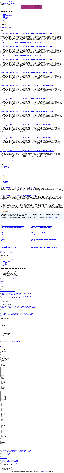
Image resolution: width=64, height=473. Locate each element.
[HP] (3, 372)
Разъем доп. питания (4, 437)
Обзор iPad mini (3, 458)
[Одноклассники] (4, 211)
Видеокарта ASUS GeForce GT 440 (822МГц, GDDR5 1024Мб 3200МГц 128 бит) (18, 195)
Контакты (9, 465)
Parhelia (3, 386)
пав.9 (32, 343)
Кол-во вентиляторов (5, 440)
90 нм (3, 408)
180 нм (3, 413)
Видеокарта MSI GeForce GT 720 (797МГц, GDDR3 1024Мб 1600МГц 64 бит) (26, 33)
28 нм (3, 402)
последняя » (5, 182)
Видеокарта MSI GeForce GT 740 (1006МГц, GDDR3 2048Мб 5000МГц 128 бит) (27, 151)
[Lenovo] (3, 368)
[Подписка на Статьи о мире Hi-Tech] (8, 463)
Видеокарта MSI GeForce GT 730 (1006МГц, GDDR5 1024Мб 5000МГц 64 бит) (26, 125)
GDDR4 (3, 419)
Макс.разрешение (4, 356)
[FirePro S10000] (6, 397)
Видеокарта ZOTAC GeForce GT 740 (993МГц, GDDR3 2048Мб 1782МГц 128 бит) (18, 311)
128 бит (3, 426)
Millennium (4, 385)
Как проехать (6, 18)
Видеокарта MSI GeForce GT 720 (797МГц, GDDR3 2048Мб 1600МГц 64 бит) (26, 46)
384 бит (3, 431)
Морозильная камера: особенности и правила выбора (15, 234)
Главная (4, 14)
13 (3, 178)
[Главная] (2, 2)
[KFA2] (3, 370)
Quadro (3, 387)
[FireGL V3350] (6, 391)
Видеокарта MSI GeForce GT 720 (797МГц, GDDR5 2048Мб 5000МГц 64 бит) (26, 59)
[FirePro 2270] (6, 393)
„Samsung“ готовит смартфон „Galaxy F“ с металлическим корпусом (15, 451)
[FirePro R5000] (6, 396)
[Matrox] (3, 373)
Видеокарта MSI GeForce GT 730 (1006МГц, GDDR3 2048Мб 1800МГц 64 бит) (26, 85)
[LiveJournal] (6, 211)
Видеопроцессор (4, 389)
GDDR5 (3, 420)
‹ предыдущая (6, 167)
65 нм (3, 405)
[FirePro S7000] (6, 398)
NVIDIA (4, 361)
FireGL (3, 381)
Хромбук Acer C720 (4, 454)
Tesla (3, 388)
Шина (1, 421)
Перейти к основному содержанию (8, 1)
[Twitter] (2, 211)
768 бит (3, 435)
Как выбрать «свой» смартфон (9, 247)
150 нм (3, 412)
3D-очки (3, 240)
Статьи (4, 19)
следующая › (5, 181)
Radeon (3, 380)
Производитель (8, 27)
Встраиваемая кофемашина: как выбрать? (9, 461)
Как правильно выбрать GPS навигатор (12, 227)
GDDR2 (3, 416)
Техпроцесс (2, 400)
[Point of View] (3, 376)
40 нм (3, 403)
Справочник (5, 20)
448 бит (3, 432)
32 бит (3, 424)
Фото (4, 16)
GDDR (3, 415)
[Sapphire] (3, 375)
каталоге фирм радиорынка (53, 217)
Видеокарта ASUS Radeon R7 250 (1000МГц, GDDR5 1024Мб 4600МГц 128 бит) (18, 203)
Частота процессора (4, 358)
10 (3, 175)
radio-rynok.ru (3, 465)
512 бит (3, 434)
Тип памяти (3, 414)
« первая (5, 166)
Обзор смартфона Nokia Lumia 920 (7, 291)
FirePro (3, 382)
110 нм (3, 409)
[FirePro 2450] (6, 394)
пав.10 (2, 281)
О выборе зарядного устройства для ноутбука (43, 240)
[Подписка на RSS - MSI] (6, 252)
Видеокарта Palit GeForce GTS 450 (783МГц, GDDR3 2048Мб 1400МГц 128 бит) (17, 314)
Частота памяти (3, 351)
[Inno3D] (3, 371)
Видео (4, 21)
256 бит (3, 429)
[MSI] (3, 374)
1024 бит (4, 436)
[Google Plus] (8, 211)
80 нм (3, 407)
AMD (3, 363)
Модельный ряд (3, 377)
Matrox (3, 365)
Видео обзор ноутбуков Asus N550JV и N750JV (10, 294)
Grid (3, 383)
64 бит (3, 425)
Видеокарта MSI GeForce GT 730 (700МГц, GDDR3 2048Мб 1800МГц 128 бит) (26, 99)
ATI (3, 364)
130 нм (3, 410)
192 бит (3, 427)
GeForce (3, 378)
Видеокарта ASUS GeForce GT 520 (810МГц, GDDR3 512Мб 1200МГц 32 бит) (17, 187)
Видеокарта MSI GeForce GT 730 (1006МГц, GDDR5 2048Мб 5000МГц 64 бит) (26, 138)
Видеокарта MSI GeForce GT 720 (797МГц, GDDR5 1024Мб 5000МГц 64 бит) (26, 72)
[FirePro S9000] (6, 399)
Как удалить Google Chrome (39, 234)
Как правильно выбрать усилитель (41, 227)
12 (3, 177)
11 (3, 176)
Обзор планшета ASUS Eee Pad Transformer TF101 (11, 297)
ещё (1, 251)
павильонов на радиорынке (6, 328)
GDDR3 (3, 418)
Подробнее (22, 42)
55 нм (3, 404)
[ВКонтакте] (1, 211)
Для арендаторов (6, 17)
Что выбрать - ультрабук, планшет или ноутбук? (44, 247)
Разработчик (3, 360)
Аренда (2, 469)
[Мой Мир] (5, 211)
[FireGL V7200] (6, 392)
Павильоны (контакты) (8, 15)
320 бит (3, 430)
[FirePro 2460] (6, 395)
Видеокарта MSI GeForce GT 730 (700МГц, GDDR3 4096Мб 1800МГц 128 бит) (26, 111)
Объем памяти (3, 353)
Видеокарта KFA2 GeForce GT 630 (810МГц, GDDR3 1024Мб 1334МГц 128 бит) (17, 307)
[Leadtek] (3, 367)
